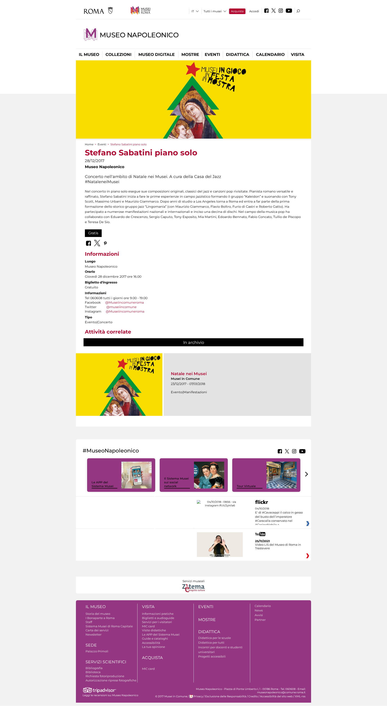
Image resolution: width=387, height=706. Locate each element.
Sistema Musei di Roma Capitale (109, 626)
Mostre (190, 54)
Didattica (237, 54)
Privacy (198, 696)
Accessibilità (151, 643)
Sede (91, 645)
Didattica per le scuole (214, 638)
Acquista (237, 11)
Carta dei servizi (97, 630)
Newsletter (93, 634)
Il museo (89, 54)
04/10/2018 (279, 517)
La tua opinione (153, 647)
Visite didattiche (154, 630)
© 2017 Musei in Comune (171, 696)
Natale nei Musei (189, 373)
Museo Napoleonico (139, 35)
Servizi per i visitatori (157, 622)
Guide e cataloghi (155, 638)
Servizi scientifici (106, 662)
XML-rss (300, 696)
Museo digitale (156, 54)
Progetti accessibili (212, 656)
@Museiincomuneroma (124, 302)
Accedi (254, 11)
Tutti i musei (213, 11)
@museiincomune (121, 307)
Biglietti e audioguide (158, 618)
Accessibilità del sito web (276, 696)
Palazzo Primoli (97, 651)
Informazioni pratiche (158, 613)
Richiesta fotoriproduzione (105, 676)
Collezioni (118, 54)
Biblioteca (93, 672)
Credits (253, 696)
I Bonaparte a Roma (100, 618)
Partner (260, 619)
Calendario (270, 54)
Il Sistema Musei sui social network (176, 482)
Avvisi (259, 615)
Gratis (93, 233)
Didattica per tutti (211, 642)
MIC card (148, 626)
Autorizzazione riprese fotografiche (111, 680)
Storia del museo (98, 613)
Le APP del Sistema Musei (103, 484)
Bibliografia (94, 668)
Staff (89, 622)
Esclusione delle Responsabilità (225, 696)
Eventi (212, 54)
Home (89, 144)
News (259, 610)
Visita (297, 54)
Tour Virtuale (246, 486)
